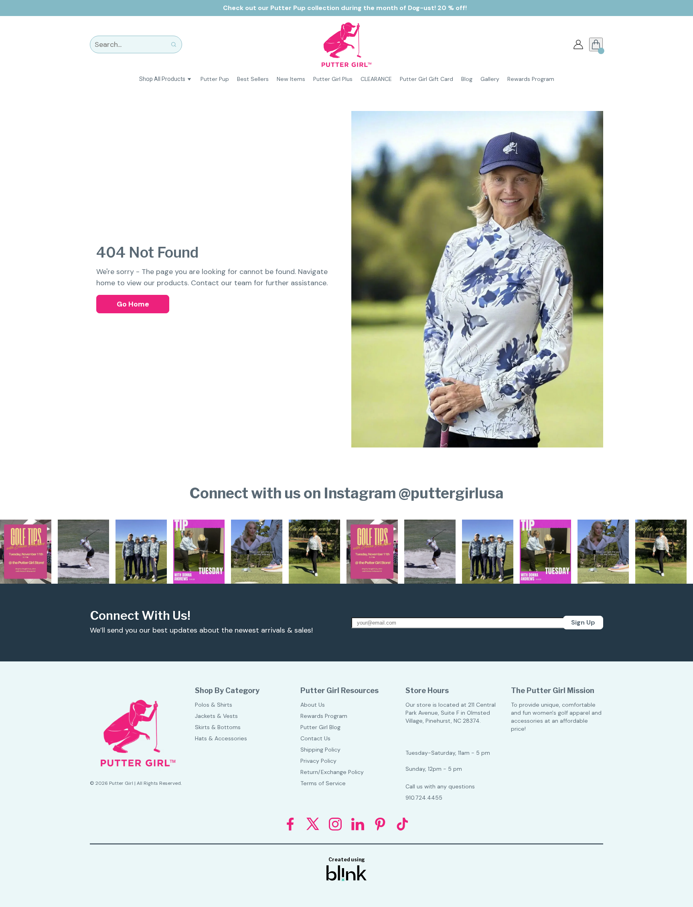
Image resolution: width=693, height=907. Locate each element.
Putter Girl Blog (320, 727)
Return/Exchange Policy (332, 772)
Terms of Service (323, 783)
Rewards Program (323, 716)
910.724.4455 (423, 797)
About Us (312, 704)
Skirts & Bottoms (218, 727)
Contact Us (315, 738)
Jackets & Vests (216, 716)
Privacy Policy (318, 760)
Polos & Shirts (213, 704)
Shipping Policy (320, 749)
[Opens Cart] (596, 44)
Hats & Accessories (221, 738)
